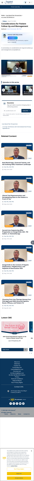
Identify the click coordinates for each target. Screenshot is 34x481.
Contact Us (17, 365)
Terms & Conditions (17, 379)
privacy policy (6, 115)
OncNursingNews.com (17, 373)
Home (3, 15)
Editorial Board (17, 380)
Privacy (17, 377)
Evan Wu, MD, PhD (9, 167)
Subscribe (25, 110)
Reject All (18, 473)
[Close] (31, 451)
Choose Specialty (15, 7)
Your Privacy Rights (17, 382)
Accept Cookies (19, 478)
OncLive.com (17, 371)
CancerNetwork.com (17, 369)
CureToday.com (17, 367)
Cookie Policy (14, 466)
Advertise (17, 364)
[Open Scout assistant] (25, 2)
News (19, 414)
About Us (17, 362)
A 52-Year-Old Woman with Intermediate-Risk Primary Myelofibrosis (17, 127)
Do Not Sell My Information (17, 375)
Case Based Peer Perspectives (14, 15)
